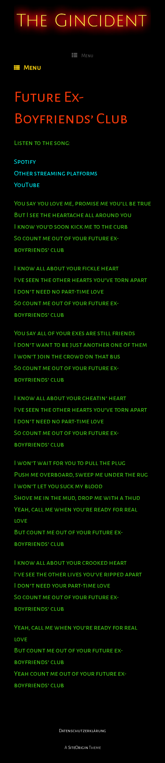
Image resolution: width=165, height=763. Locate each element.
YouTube (27, 185)
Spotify (25, 161)
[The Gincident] (82, 19)
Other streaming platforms (55, 173)
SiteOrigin (78, 747)
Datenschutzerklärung (82, 731)
